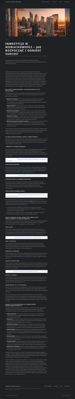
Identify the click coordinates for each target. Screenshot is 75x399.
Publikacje (67, 1)
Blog (60, 1)
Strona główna (45, 1)
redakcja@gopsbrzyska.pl (65, 395)
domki (31, 201)
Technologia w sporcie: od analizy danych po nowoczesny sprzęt (28, 237)
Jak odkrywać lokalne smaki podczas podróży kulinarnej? (29, 175)
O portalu (54, 1)
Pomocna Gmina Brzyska (13, 1)
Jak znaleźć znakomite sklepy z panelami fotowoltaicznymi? (25, 271)
